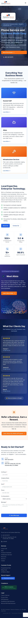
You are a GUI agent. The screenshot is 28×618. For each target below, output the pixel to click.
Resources (3, 556)
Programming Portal (5, 567)
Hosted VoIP (4, 548)
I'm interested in (5, 496)
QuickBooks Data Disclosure (8, 601)
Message (4, 502)
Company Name (5, 478)
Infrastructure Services (6, 554)
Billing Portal (4, 570)
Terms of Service (5, 595)
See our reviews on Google (15, 398)
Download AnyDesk (9, 578)
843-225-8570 (9, 57)
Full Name (4, 472)
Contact (3, 560)
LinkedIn (5, 541)
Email (3, 484)
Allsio (2, 550)
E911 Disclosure (4, 599)
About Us (5, 225)
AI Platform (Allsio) (5, 572)
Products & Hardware (6, 552)
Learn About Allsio (8, 293)
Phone (2, 490)
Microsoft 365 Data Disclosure (8, 603)
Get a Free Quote (8, 52)
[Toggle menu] (25, 3)
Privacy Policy (4, 597)
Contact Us (16, 225)
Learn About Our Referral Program (13, 433)
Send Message (15, 515)
